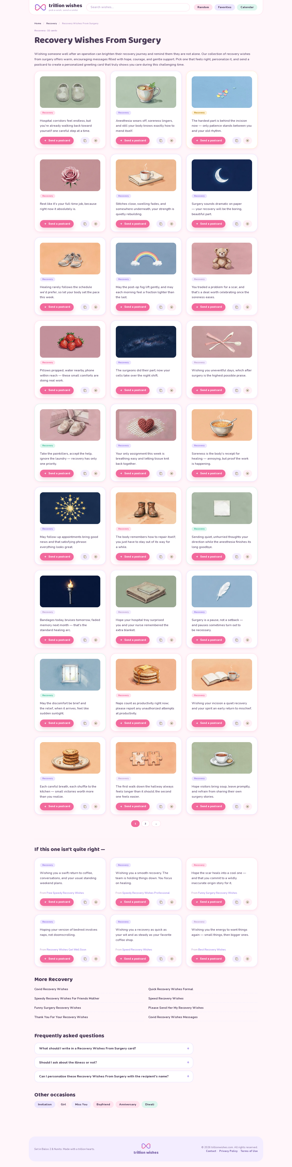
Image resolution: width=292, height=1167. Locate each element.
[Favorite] (95, 140)
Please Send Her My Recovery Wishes (176, 1008)
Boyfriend (103, 1104)
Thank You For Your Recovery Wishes (61, 1017)
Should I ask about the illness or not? (68, 1062)
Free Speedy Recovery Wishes (65, 893)
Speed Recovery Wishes (137, 949)
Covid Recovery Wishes (51, 989)
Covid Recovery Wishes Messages (173, 1017)
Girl (63, 1104)
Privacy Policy (228, 1151)
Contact (211, 1151)
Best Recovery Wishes (212, 949)
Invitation (45, 1104)
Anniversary (127, 1104)
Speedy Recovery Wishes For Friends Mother (66, 998)
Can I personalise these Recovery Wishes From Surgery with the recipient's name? (104, 1076)
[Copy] (85, 140)
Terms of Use (249, 1151)
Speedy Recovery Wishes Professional (146, 893)
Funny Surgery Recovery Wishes (217, 893)
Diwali (149, 1104)
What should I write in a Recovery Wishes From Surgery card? (87, 1048)
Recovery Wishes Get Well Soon (66, 949)
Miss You (81, 1104)
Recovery (51, 23)
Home (37, 23)
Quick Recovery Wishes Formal (170, 989)
